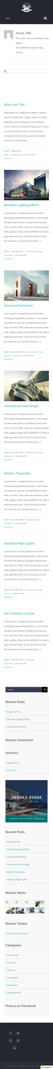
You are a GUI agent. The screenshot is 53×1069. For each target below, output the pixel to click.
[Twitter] (18, 1033)
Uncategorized (15, 154)
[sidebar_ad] (26, 781)
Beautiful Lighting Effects (21, 205)
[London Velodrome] (30, 910)
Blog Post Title (14, 104)
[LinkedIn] (15, 1048)
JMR (7, 151)
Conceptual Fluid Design (21, 406)
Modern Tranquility (17, 473)
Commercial (30, 251)
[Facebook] (11, 1033)
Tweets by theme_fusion (16, 933)
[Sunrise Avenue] (10, 903)
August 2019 (13, 762)
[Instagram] (11, 1041)
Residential (8, 523)
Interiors (7, 355)
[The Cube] (40, 910)
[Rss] (18, 1041)
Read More (8, 158)
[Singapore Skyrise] (20, 903)
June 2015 (12, 770)
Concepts (39, 251)
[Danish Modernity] (40, 903)
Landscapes (8, 255)
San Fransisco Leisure (19, 613)
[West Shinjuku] (10, 910)
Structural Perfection (18, 305)
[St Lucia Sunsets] (30, 903)
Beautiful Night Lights (19, 543)
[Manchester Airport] (20, 910)
